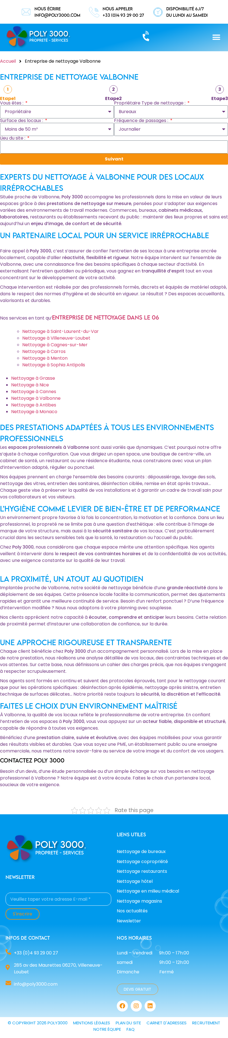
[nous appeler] (94, 12)
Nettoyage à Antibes (33, 405)
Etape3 (219, 98)
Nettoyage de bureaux (141, 851)
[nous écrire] (26, 12)
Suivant (114, 159)
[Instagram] (136, 1006)
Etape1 (8, 98)
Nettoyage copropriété (142, 861)
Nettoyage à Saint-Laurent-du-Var (60, 331)
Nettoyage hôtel (135, 881)
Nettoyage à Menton (45, 358)
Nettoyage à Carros (44, 351)
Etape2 (113, 98)
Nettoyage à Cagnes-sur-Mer (55, 345)
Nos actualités (132, 911)
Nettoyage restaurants (142, 871)
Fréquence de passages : (141, 120)
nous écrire (47, 8)
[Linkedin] (150, 1006)
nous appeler (118, 8)
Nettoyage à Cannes (33, 391)
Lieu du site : (13, 138)
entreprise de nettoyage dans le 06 (105, 317)
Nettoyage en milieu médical (148, 891)
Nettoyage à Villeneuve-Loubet (56, 338)
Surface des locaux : (22, 120)
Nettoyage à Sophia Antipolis (53, 365)
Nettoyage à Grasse (33, 378)
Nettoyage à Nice (30, 385)
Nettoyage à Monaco (34, 411)
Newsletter (129, 921)
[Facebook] (122, 1006)
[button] (216, 37)
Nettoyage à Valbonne (36, 398)
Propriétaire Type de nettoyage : (150, 103)
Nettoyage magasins (139, 901)
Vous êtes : (12, 103)
